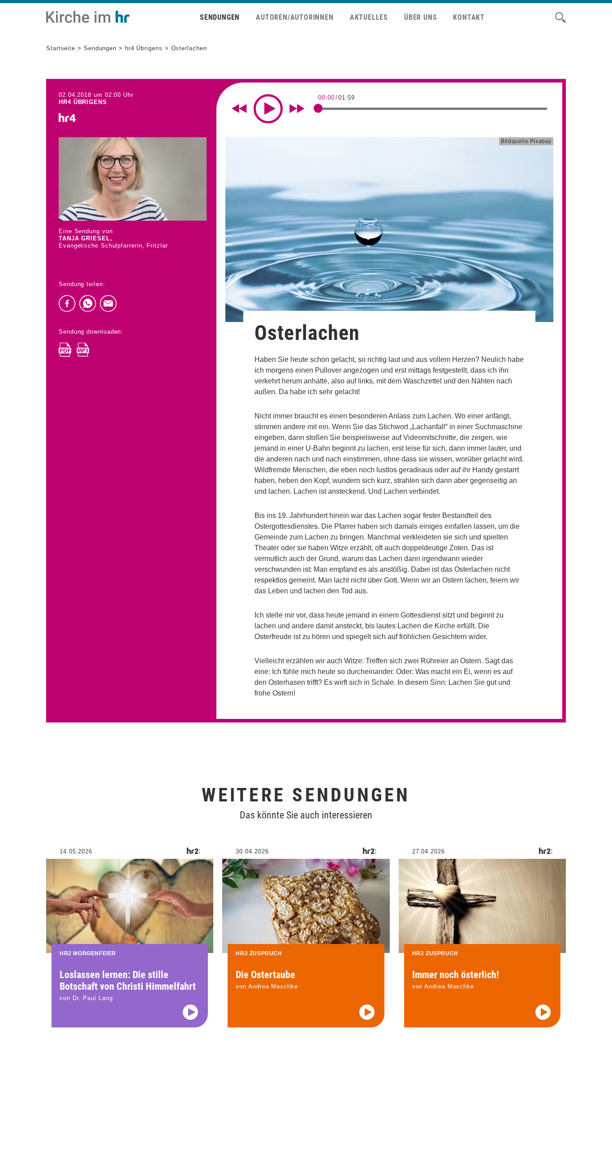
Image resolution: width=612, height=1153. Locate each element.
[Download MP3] (83, 350)
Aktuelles (369, 17)
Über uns (420, 17)
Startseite (60, 48)
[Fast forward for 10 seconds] (297, 108)
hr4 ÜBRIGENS (83, 102)
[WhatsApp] (87, 303)
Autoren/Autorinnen (294, 17)
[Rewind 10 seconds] (239, 108)
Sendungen (220, 17)
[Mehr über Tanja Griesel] (133, 179)
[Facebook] (67, 303)
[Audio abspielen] (190, 1012)
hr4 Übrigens (144, 48)
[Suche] (560, 17)
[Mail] (108, 303)
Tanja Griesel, (85, 238)
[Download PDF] (65, 350)
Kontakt (469, 17)
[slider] (318, 108)
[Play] (268, 108)
